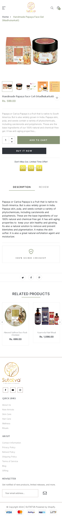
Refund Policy (8, 452)
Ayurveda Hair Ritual (46, 332)
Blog (4, 466)
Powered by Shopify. (45, 507)
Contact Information (11, 442)
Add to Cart (39, 140)
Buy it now (24, 151)
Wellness (6, 423)
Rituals (5, 428)
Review (44, 187)
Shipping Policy (9, 456)
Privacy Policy (8, 447)
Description (22, 187)
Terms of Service (10, 461)
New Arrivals (8, 409)
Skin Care (6, 414)
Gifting (5, 470)
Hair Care (6, 419)
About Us (6, 405)
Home (5, 16)
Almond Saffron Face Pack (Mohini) (15, 333)
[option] (31, 51)
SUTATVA (30, 507)
